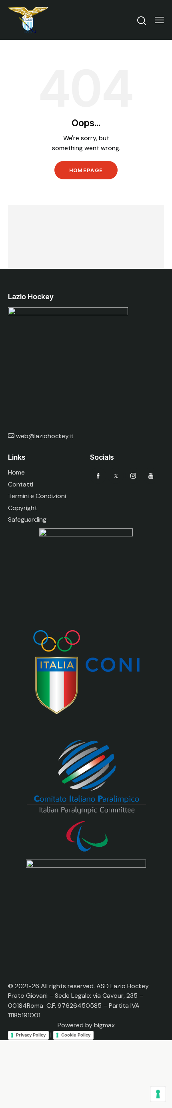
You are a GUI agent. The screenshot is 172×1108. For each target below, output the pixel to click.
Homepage (86, 170)
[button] (159, 20)
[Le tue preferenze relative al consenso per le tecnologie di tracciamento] (158, 1094)
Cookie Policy (75, 1035)
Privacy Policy (31, 1035)
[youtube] (151, 476)
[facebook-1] (98, 476)
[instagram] (133, 476)
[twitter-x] (116, 476)
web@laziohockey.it (45, 436)
